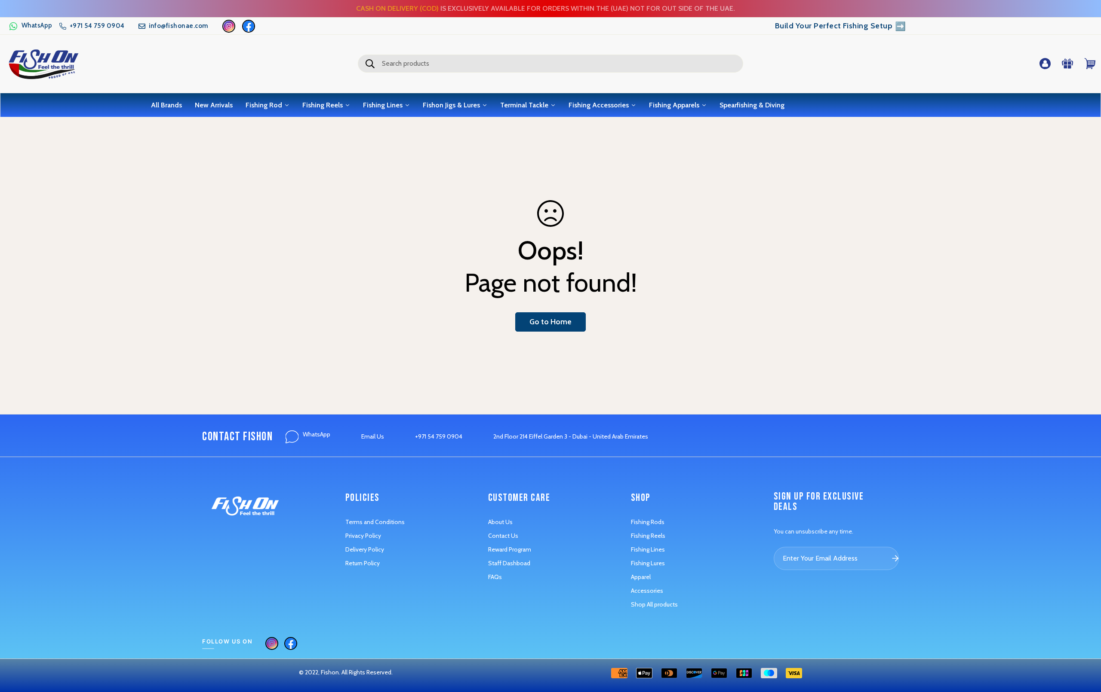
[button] (30, 26)
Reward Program (509, 549)
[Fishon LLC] (43, 63)
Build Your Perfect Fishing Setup (840, 26)
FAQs (495, 577)
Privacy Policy (363, 536)
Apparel (641, 577)
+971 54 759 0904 (438, 436)
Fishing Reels (648, 536)
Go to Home (550, 321)
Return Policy (362, 563)
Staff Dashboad (509, 563)
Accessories (647, 590)
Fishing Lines (648, 549)
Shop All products (654, 604)
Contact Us (503, 536)
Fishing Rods (647, 522)
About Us (500, 522)
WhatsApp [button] (316, 434)
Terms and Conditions (375, 522)
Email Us (372, 436)
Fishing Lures (648, 563)
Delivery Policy (364, 549)
